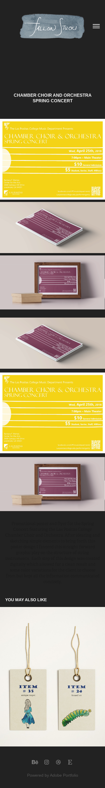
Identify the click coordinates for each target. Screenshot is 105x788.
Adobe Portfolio (64, 775)
